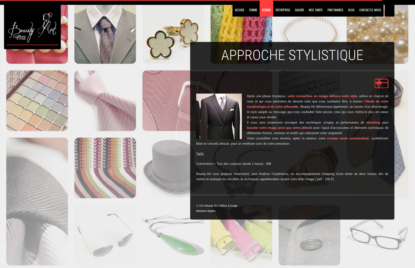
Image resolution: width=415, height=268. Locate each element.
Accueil (239, 9)
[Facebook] (378, 205)
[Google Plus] (385, 205)
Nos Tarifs (316, 9)
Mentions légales (206, 210)
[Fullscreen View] (389, 8)
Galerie (299, 9)
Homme (266, 9)
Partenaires (335, 9)
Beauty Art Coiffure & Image (221, 205)
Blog (351, 9)
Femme (253, 9)
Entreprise (283, 9)
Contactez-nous (370, 9)
